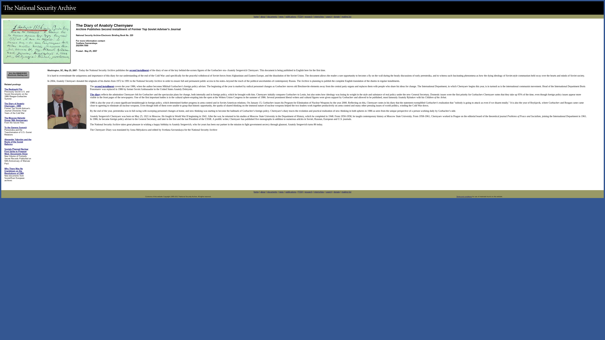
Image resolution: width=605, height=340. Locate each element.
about (262, 16)
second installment (104, 86)
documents (272, 16)
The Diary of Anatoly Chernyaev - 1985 (14, 104)
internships (319, 16)
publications (290, 16)
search (329, 16)
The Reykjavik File (13, 89)
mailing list (346, 16)
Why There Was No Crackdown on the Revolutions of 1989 (14, 171)
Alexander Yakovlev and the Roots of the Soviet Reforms (17, 141)
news (281, 16)
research (308, 16)
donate (337, 16)
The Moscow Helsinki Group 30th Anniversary (16, 119)
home (256, 16)
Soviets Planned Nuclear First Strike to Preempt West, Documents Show (16, 151)
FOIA (300, 16)
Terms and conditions (464, 196)
